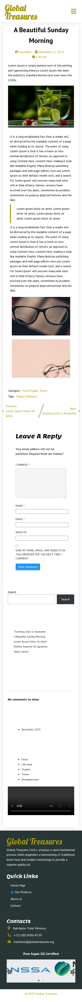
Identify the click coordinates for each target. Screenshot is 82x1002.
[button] (38, 980)
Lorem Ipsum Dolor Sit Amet (30, 641)
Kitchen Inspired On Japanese (30, 646)
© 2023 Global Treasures (41, 994)
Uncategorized (30, 779)
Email (20, 519)
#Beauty (31, 396)
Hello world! (21, 651)
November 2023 (31, 729)
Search (12, 592)
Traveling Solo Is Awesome (30, 631)
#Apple (21, 396)
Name (20, 505)
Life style (27, 764)
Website (21, 532)
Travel (43, 390)
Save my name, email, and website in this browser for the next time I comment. (40, 554)
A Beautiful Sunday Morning (29, 636)
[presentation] (9, 972)
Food (25, 390)
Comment (23, 464)
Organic (34, 390)
